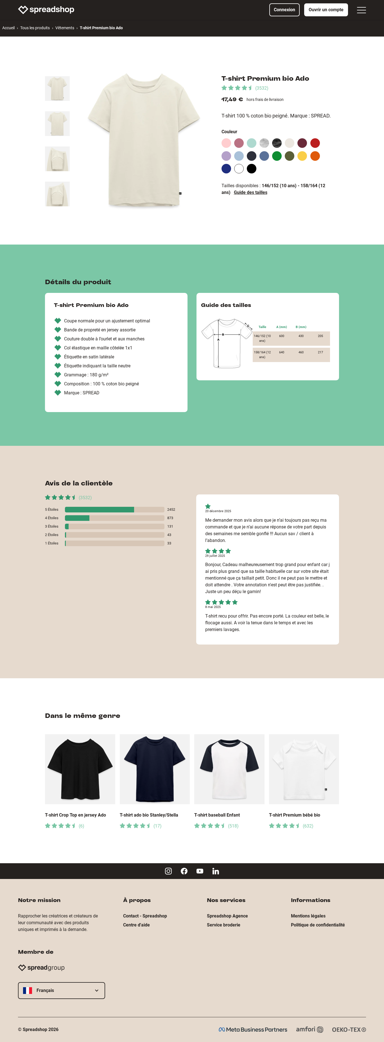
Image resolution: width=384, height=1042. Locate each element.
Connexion (284, 9)
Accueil (8, 28)
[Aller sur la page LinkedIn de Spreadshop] (215, 871)
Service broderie (223, 925)
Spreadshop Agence (227, 916)
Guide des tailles (250, 192)
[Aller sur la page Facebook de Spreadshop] (184, 871)
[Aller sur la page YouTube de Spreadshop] (200, 871)
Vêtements (64, 28)
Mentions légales (308, 916)
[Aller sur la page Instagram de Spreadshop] (168, 871)
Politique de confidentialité (318, 925)
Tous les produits (35, 28)
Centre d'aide (136, 925)
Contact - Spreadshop (145, 916)
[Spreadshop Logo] (46, 10)
